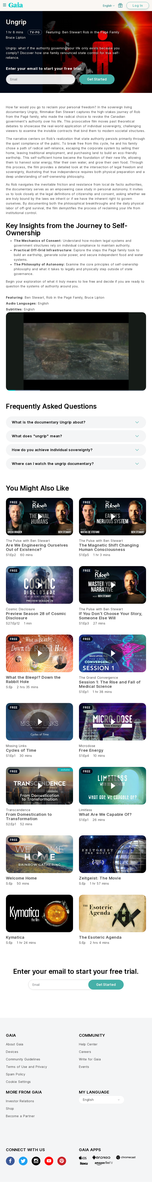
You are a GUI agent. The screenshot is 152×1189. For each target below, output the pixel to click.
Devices (12, 1052)
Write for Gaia (90, 1059)
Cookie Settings (18, 1082)
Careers (85, 1052)
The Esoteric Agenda (100, 937)
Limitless (85, 810)
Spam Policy (15, 1074)
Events (84, 1067)
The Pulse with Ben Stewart (28, 541)
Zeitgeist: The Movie (100, 878)
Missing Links (16, 746)
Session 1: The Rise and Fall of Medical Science (110, 684)
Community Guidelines (23, 1059)
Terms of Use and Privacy (26, 1067)
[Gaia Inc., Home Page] (16, 4)
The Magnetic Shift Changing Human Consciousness (109, 547)
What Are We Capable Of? (105, 814)
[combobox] (101, 1100)
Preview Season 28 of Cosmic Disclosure (36, 615)
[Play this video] (39, 516)
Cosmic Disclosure (20, 609)
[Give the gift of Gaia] (120, 5)
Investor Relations (20, 1101)
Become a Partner (20, 1116)
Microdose (87, 746)
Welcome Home (21, 878)
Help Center (88, 1044)
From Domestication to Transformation (29, 816)
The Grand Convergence (98, 678)
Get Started (97, 79)
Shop (10, 1108)
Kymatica (15, 937)
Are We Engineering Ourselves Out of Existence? (37, 547)
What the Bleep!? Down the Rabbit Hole (33, 679)
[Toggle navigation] (4, 5)
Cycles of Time (21, 750)
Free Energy (91, 750)
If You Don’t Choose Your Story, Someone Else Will (110, 615)
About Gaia (14, 1044)
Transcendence (18, 810)
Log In (138, 5)
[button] (76, 422)
